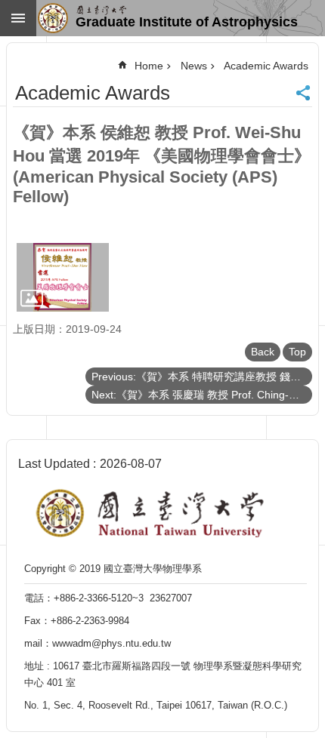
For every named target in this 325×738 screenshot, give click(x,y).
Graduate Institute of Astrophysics (187, 21)
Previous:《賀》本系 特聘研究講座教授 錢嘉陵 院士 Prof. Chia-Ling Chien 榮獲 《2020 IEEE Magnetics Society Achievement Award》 (201, 377)
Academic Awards (266, 66)
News (194, 66)
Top (297, 352)
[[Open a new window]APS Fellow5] (63, 277)
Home (149, 66)
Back (262, 352)
